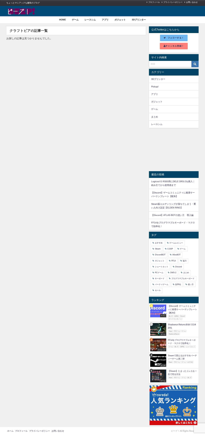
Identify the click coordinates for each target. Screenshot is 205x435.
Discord (178, 267)
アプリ (105, 20)
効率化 (178, 284)
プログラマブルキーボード (182, 278)
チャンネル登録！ (175, 46)
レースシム (90, 20)
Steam (157, 249)
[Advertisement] (174, 150)
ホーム (10, 431)
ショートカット (161, 267)
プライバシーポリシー (173, 2)
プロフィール (154, 2)
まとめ (154, 117)
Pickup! (155, 86)
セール (158, 290)
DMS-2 (173, 273)
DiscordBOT (160, 255)
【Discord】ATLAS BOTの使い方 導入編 (172, 215)
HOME (62, 20)
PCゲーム (159, 273)
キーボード (159, 278)
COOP (170, 249)
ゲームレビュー (176, 243)
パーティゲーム (161, 284)
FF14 (173, 261)
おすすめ (159, 243)
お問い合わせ (192, 2)
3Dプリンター (139, 20)
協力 (185, 261)
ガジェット (120, 20)
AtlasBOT (176, 255)
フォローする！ (176, 38)
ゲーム (75, 20)
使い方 (191, 284)
